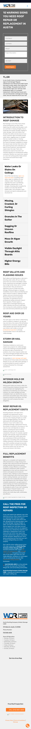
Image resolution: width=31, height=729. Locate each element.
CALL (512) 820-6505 (16, 710)
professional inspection (9, 330)
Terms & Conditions (19, 720)
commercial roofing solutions (11, 559)
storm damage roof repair (19, 358)
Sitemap (15, 722)
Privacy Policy (9, 720)
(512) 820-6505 (7, 632)
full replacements (12, 551)
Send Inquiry (10, 67)
